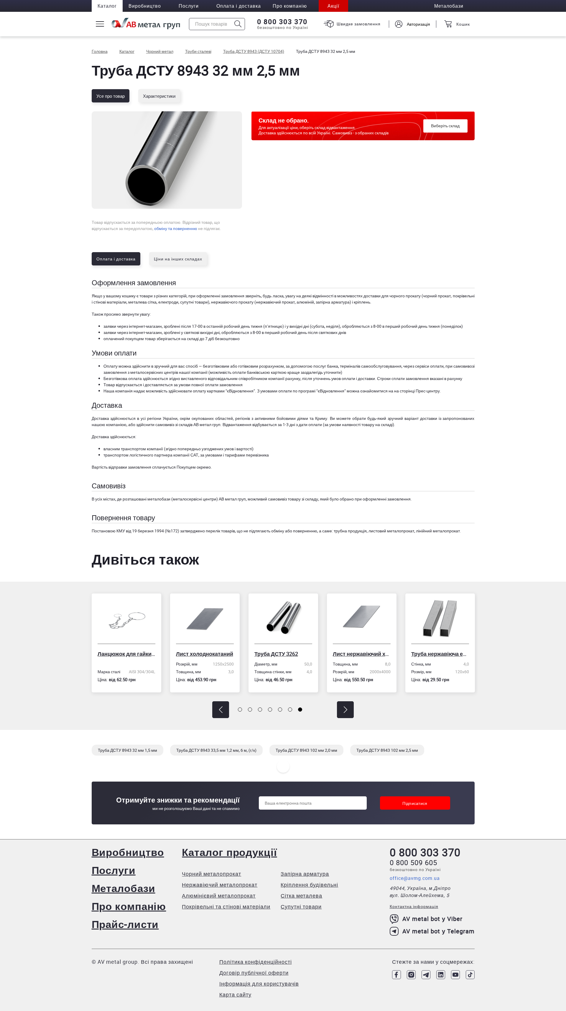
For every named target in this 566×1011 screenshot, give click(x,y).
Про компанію (129, 906)
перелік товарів (220, 531)
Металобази (123, 888)
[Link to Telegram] (426, 974)
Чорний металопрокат (211, 873)
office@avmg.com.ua (415, 878)
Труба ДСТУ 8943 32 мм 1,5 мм (127, 750)
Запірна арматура (305, 873)
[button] (220, 709)
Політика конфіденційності (255, 961)
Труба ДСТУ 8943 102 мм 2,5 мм (387, 750)
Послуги (189, 6)
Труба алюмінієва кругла (460, 653)
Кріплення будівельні (309, 884)
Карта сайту (235, 994)
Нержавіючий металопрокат (219, 884)
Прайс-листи (125, 924)
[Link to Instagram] (411, 974)
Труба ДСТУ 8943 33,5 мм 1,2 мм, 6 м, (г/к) (216, 750)
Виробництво (145, 6)
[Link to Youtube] (455, 974)
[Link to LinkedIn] (440, 974)
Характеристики (159, 96)
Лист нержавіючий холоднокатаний (303, 653)
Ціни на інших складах (178, 259)
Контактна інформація (414, 906)
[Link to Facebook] (396, 974)
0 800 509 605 (413, 862)
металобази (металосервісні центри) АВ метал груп (196, 499)
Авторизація (418, 24)
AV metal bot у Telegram (438, 931)
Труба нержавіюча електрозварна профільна (381, 653)
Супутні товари (301, 906)
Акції (333, 6)
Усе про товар (110, 96)
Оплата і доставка (238, 6)
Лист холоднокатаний (146, 653)
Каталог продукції (229, 852)
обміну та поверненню (175, 228)
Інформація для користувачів (259, 983)
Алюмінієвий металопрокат (219, 895)
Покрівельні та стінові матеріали (226, 906)
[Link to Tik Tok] (470, 974)
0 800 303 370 (282, 21)
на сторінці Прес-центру (417, 391)
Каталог (107, 6)
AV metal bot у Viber (432, 919)
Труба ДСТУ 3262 (217, 653)
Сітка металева (301, 895)
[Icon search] (238, 24)
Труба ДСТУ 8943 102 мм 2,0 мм (306, 750)
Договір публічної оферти (254, 972)
